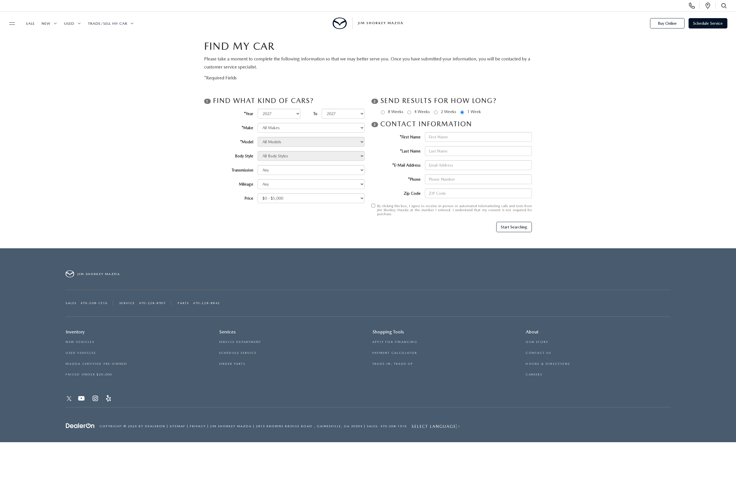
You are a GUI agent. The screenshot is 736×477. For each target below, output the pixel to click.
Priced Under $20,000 (89, 374)
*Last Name (410, 151)
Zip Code (412, 193)
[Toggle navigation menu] (9, 23)
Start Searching (514, 227)
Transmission (242, 170)
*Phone (414, 179)
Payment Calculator (394, 353)
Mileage (246, 184)
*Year (248, 113)
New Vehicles (80, 342)
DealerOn (155, 426)
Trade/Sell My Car (107, 23)
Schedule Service (708, 23)
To (315, 113)
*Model (246, 142)
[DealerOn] (80, 425)
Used (69, 23)
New (46, 23)
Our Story (537, 342)
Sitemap (177, 426)
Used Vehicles (81, 353)
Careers (534, 374)
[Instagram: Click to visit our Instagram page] (96, 399)
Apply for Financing (394, 342)
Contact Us (538, 353)
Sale (30, 23)
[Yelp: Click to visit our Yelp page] (109, 399)
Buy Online (667, 23)
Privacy (198, 426)
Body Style (244, 156)
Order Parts (232, 364)
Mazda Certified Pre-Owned (96, 364)
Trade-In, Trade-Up (392, 364)
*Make (247, 127)
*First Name (410, 137)
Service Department (240, 342)
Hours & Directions (548, 364)
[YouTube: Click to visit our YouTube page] (82, 399)
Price (248, 198)
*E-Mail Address (406, 165)
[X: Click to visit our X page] (69, 399)
